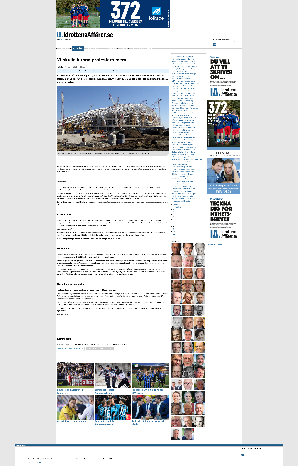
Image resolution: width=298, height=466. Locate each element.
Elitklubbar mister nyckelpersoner (184, 93)
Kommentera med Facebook (70, 349)
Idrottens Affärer (85, 34)
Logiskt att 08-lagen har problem (184, 147)
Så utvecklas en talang (180, 179)
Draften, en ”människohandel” (183, 91)
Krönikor (78, 48)
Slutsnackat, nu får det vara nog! (184, 118)
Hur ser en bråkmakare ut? (182, 186)
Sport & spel (93, 48)
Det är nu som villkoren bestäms (184, 137)
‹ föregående (178, 207)
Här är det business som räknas (183, 196)
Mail (60, 39)
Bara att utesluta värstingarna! (183, 145)
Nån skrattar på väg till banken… (184, 120)
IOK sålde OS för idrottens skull (183, 198)
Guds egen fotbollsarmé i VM (182, 103)
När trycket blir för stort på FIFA (183, 78)
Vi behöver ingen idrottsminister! (184, 56)
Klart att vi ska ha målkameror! (183, 96)
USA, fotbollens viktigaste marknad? (185, 81)
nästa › (175, 231)
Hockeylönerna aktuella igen (182, 181)
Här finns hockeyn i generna (182, 125)
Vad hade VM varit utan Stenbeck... (185, 108)
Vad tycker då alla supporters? (183, 184)
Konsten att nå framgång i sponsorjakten (187, 159)
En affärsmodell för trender (182, 132)
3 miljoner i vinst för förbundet (183, 105)
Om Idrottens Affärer (143, 48)
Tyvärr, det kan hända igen (181, 201)
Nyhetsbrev (110, 48)
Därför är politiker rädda (180, 76)
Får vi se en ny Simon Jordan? (183, 130)
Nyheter (65, 48)
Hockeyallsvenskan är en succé (183, 189)
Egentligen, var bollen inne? (182, 86)
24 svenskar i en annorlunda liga (184, 74)
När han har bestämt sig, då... (183, 59)
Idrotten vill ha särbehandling (182, 101)
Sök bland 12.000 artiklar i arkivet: (222, 39)
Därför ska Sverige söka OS (182, 176)
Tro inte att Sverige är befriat (182, 135)
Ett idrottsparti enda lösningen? (183, 64)
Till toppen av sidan (35, 462)
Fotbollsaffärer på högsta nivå (183, 88)
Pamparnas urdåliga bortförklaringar (185, 61)
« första (176, 204)
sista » (175, 234)
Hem (17, 445)
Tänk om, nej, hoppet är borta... (183, 157)
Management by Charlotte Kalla (183, 149)
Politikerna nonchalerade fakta (183, 172)
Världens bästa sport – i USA (182, 113)
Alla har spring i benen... (181, 110)
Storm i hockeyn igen (179, 164)
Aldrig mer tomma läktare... (182, 115)
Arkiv (124, 48)
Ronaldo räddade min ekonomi (183, 169)
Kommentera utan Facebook (100, 349)
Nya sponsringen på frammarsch (184, 154)
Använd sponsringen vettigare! (183, 123)
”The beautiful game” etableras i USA (185, 83)
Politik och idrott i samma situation (184, 66)
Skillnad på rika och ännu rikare (183, 152)
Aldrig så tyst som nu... (180, 71)
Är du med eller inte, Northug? (183, 191)
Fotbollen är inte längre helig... (183, 140)
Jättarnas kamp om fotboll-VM (183, 142)
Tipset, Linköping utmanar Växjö (183, 69)
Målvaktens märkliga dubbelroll (183, 127)
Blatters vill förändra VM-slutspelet (184, 194)
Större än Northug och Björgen (183, 167)
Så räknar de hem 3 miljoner (182, 174)
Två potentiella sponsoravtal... (183, 98)
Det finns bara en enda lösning (183, 162)
